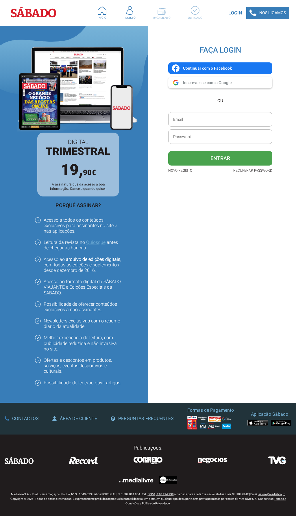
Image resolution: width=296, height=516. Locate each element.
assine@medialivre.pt (271, 494)
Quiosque (96, 242)
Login (235, 13)
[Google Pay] (281, 423)
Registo (130, 17)
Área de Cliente (78, 418)
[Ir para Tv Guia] (276, 461)
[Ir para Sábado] (19, 461)
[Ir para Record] (83, 461)
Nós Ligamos (272, 12)
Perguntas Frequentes (146, 418)
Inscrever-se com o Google (207, 82)
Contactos (25, 418)
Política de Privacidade (156, 503)
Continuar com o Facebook (207, 68)
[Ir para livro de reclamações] (168, 480)
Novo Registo (180, 170)
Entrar (220, 158)
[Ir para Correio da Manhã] (148, 461)
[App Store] (257, 423)
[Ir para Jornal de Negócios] (212, 461)
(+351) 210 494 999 (161, 494)
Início (102, 17)
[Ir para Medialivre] (136, 480)
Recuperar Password (252, 170)
